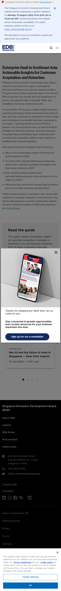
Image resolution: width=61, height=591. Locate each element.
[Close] (57, 552)
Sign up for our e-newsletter (27, 337)
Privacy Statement (22, 562)
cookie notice (46, 562)
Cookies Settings (30, 577)
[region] (30, 569)
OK (30, 585)
